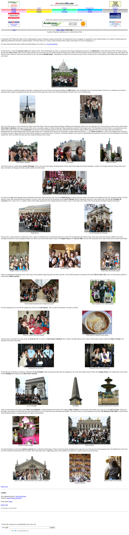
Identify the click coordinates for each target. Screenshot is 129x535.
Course (39, 10)
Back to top (4, 486)
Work (90, 10)
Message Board (90, 8)
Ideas (115, 12)
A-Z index (64, 8)
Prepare (39, 12)
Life (64, 10)
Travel (90, 12)
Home (10, 501)
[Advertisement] (39, 519)
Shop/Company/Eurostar (14, 498)
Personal (64, 12)
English (13, 12)
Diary (63, 30)
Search (39, 8)
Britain (14, 10)
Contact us (115, 8)
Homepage (14, 8)
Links (115, 10)
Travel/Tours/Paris (52, 44)
